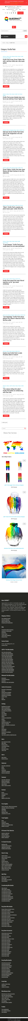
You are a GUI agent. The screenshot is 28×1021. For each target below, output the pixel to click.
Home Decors (4, 855)
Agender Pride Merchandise (7, 662)
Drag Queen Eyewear (6, 941)
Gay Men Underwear (6, 765)
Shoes (3, 796)
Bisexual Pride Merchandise (7, 655)
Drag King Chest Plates (6, 967)
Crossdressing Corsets (6, 892)
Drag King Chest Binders (7, 965)
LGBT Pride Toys (5, 998)
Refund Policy (4, 636)
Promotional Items (6, 679)
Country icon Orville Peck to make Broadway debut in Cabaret (12, 354)
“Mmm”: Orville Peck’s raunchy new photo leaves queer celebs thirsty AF (13, 208)
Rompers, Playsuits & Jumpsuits (8, 725)
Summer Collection (6, 836)
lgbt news (8, 66)
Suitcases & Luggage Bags (7, 824)
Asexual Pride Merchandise (7, 660)
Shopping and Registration (7, 622)
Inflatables (4, 809)
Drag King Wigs (5, 977)
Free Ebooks (4, 1012)
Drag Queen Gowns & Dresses (8, 917)
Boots (3, 792)
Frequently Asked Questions (7, 629)
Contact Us (14, 10)
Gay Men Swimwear (6, 779)
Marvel (10, 278)
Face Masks (4, 713)
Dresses (3, 712)
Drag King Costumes (6, 970)
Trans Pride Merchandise (7, 656)
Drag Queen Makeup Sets (7, 947)
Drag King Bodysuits (6, 964)
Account (24, 9)
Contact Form (4, 645)
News (19, 56)
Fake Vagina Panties (6, 889)
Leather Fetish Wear (6, 984)
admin (14, 65)
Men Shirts (4, 743)
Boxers (3, 768)
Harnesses (4, 985)
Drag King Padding (5, 975)
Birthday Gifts (4, 844)
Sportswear (4, 729)
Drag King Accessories (6, 962)
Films (10, 56)
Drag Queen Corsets (6, 913)
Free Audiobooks (5, 1009)
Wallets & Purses (5, 826)
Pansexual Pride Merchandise (8, 670)
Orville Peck (17, 94)
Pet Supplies (4, 1001)
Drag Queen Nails (5, 950)
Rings (3, 698)
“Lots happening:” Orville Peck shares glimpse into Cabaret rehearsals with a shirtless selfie (14, 318)
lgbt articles (22, 175)
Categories (5, 36)
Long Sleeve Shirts (5, 746)
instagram (11, 130)
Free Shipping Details (6, 618)
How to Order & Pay (6, 621)
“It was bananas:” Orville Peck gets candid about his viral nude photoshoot (13, 245)
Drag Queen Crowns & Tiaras (8, 938)
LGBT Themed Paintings (7, 865)
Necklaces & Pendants (6, 695)
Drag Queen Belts (5, 937)
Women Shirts (4, 744)
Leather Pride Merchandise (7, 667)
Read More (6, 86)
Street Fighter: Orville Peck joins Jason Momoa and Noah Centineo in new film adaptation (14, 171)
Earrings (3, 691)
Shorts (3, 726)
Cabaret (12, 315)
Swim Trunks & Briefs (6, 785)
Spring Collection (5, 834)
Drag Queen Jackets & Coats (8, 920)
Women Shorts (5, 758)
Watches (3, 699)
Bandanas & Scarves (6, 706)
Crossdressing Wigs (6, 900)
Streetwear (4, 730)
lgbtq (12, 66)
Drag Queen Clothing (6, 910)
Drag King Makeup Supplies (7, 972)
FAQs (17, 9)
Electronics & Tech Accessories (8, 993)
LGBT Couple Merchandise (7, 996)
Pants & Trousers (5, 723)
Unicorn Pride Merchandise (7, 672)
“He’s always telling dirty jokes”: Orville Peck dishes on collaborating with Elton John (13, 390)
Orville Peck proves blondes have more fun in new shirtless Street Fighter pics (14, 98)
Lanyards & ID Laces (6, 813)
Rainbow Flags (5, 812)
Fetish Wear (4, 715)
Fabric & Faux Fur (5, 862)
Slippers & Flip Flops (6, 798)
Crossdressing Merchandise (7, 898)
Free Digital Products (6, 1010)
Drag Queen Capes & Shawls (8, 912)
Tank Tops (4, 750)
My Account (20, 13)
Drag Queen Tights (6, 924)
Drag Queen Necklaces (6, 951)
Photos (21, 205)
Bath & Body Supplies (6, 857)
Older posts (5, 422)
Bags (3, 820)
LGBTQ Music (12, 385)
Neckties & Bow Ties (6, 722)
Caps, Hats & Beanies (6, 709)
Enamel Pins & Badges (6, 692)
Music (16, 56)
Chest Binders (4, 881)
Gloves (3, 716)
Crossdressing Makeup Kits (7, 896)
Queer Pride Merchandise (7, 657)
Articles (4, 56)
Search (25, 30)
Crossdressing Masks (6, 895)
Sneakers (3, 795)
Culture (7, 56)
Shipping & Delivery (10, 9)
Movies (13, 56)
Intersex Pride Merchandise (7, 659)
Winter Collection (5, 837)
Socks (3, 727)
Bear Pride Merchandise (7, 665)
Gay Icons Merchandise (6, 995)
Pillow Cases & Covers (6, 868)
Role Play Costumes (6, 876)
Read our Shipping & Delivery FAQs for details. (16, 3)
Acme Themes (17, 1020)
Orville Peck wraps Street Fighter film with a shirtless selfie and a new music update (14, 61)
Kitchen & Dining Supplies (7, 864)
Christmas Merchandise (6, 845)
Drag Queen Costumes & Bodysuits (9, 914)
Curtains (3, 859)
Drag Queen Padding (6, 953)
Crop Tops (4, 747)
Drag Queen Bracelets (6, 936)
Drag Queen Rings (5, 954)
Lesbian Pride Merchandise (7, 653)
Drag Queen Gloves (6, 943)
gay (18, 65)
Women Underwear (6, 772)
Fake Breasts (4, 888)
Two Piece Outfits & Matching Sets (9, 734)
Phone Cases (4, 696)
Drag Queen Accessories (7, 933)
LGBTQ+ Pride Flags (6, 999)
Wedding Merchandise (6, 848)
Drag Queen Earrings (6, 940)
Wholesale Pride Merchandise (8, 682)
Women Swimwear (6, 781)
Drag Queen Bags (5, 934)
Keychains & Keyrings (6, 693)
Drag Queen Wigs (5, 955)
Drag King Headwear (6, 971)
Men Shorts (4, 757)
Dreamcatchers (5, 861)
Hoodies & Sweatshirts (6, 717)
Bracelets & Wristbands (6, 689)
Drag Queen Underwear (7, 926)
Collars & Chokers (5, 986)
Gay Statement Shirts (6, 741)
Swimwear (4, 733)
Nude (16, 241)
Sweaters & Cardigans (6, 732)
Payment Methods (5, 619)
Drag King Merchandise (6, 974)
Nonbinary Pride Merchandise (8, 669)
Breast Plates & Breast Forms (8, 909)
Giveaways (4, 678)
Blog (20, 9)
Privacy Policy (4, 634)
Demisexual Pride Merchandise (8, 666)
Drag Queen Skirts (5, 923)
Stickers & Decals (5, 869)
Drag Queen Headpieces (7, 944)
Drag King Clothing (5, 968)
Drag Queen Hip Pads (6, 919)
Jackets (3, 719)
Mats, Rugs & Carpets (6, 867)
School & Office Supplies (7, 1002)
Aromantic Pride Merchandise (8, 663)
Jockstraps (4, 770)
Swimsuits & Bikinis (6, 782)
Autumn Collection (5, 833)
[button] (26, 36)
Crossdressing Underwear (7, 893)
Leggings (3, 720)
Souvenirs (4, 680)
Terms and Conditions (6, 635)
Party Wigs (4, 810)
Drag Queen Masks (6, 948)
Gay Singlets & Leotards (7, 879)
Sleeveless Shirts (5, 749)
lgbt (20, 65)
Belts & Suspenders (6, 707)
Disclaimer (4, 632)
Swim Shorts (4, 784)
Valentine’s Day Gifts (6, 847)
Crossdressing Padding (6, 899)
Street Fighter (8, 57)
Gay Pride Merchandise (6, 652)
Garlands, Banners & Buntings (8, 807)
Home (3, 9)
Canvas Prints (4, 858)
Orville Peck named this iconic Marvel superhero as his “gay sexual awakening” (13, 282)
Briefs (3, 767)
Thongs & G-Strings (6, 771)
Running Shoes (5, 793)
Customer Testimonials (6, 631)
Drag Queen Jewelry (6, 946)
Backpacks (4, 822)
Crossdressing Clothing (6, 710)
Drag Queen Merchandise (7, 922)
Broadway (8, 315)
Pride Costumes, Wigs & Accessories (9, 806)
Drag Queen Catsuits (6, 916)
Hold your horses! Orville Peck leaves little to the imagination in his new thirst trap (13, 133)
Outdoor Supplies (5, 823)
